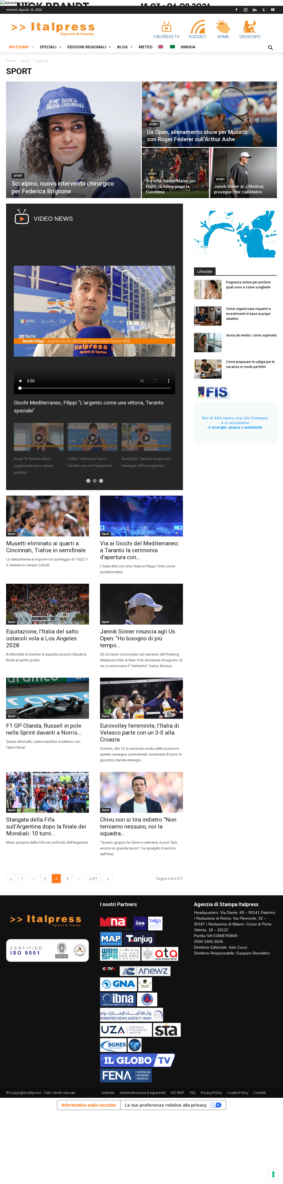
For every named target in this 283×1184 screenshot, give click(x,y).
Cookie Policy (237, 1092)
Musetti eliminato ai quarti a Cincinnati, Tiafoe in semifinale (46, 547)
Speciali (48, 46)
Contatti (259, 1092)
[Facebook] (236, 10)
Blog (122, 46)
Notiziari (19, 46)
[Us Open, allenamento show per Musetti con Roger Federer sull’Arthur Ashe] (209, 114)
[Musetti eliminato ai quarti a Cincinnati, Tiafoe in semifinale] (47, 516)
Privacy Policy (211, 1092)
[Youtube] (273, 10)
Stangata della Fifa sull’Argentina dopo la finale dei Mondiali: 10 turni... (46, 826)
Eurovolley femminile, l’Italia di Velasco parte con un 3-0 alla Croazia (139, 732)
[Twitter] (264, 10)
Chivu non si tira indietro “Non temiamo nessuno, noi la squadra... (138, 826)
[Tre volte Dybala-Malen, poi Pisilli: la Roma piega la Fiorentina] (175, 173)
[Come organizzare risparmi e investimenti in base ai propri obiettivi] (208, 316)
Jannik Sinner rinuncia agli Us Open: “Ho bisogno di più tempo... (137, 638)
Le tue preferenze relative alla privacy (166, 1105)
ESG (193, 1092)
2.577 (93, 878)
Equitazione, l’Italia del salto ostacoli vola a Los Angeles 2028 (42, 638)
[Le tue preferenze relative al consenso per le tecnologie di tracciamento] (273, 1174)
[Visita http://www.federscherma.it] (212, 398)
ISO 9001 (178, 1092)
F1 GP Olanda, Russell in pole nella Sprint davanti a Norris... (44, 729)
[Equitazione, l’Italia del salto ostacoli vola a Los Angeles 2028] (47, 604)
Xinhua (187, 46)
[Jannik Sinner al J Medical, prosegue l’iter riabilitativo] (243, 173)
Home (11, 61)
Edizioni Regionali (86, 46)
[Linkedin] (254, 10)
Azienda (108, 1092)
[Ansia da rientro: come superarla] (208, 342)
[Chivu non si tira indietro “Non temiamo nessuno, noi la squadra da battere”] (141, 792)
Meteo (146, 46)
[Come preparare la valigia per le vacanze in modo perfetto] (208, 369)
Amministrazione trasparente (143, 1092)
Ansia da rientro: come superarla (251, 335)
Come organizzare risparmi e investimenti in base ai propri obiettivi (248, 314)
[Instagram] (245, 10)
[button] (270, 48)
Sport (25, 61)
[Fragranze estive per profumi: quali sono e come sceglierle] (208, 289)
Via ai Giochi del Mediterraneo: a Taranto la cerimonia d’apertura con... (139, 550)
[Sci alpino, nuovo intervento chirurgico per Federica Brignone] (73, 139)
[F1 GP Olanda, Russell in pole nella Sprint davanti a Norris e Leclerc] (47, 698)
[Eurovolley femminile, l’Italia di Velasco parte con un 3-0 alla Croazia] (141, 698)
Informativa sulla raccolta (89, 1105)
